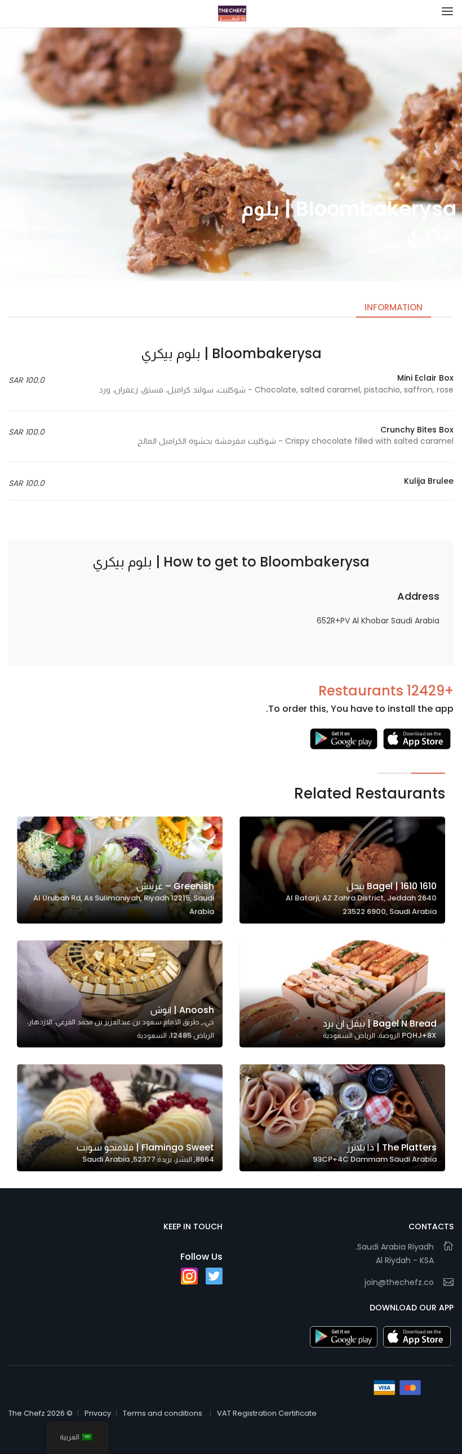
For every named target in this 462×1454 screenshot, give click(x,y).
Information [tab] (394, 307)
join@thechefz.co (399, 1282)
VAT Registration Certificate (267, 1413)
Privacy (98, 1413)
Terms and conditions (162, 1413)
